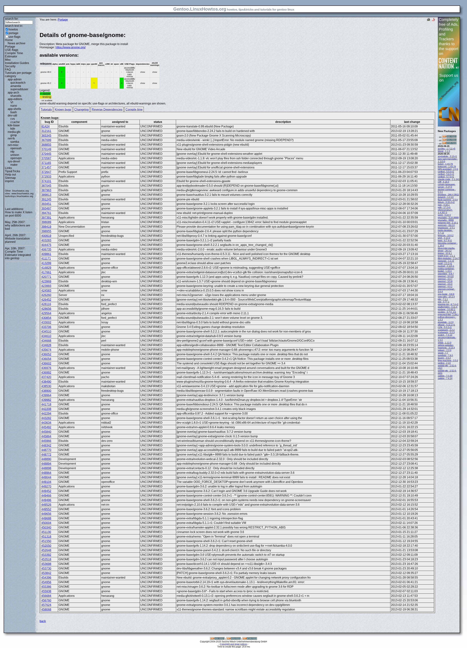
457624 (46, 604)
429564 (46, 313)
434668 (46, 340)
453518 (46, 559)
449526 (46, 504)
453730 (46, 568)
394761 (46, 213)
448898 (46, 468)
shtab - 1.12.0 (444, 342)
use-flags (14, 36)
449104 (46, 481)
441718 (46, 404)
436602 (46, 363)
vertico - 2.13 (444, 363)
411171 (46, 258)
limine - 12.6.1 (445, 253)
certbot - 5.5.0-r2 (446, 171)
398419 (46, 226)
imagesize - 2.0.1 (446, 228)
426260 (46, 295)
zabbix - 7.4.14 (445, 378)
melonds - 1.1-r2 (446, 261)
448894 (46, 463)
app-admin (15, 79)
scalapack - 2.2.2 (446, 330)
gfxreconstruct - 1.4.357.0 (445, 211)
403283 (46, 240)
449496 (46, 500)
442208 (46, 408)
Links (8, 168)
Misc (8, 59)
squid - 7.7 (443, 353)
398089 (46, 222)
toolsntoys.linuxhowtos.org (19, 196)
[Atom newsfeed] (449, 143)
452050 (46, 545)
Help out (10, 174)
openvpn (16, 158)
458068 (46, 609)
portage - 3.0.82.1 (446, 309)
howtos (13, 29)
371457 (46, 167)
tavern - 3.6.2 (444, 358)
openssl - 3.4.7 (445, 279)
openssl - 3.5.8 (445, 281)
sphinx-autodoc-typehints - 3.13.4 (446, 346)
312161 (46, 131)
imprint (9, 181)
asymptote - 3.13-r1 (447, 156)
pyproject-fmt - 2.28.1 (448, 314)
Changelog (81, 109)
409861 (46, 254)
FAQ (8, 69)
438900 (46, 390)
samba (14, 141)
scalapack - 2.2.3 (446, 332)
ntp (12, 151)
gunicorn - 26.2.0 (446, 225)
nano (13, 105)
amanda (15, 85)
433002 (46, 322)
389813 (46, 194)
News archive (16, 43)
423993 (46, 285)
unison (14, 154)
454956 (46, 582)
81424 (45, 126)
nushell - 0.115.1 (446, 266)
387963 (46, 190)
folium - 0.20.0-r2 (446, 202)
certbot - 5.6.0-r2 (446, 174)
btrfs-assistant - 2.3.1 (448, 169)
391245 (46, 199)
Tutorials (46, 109)
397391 (46, 217)
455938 (46, 591)
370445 (46, 153)
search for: (11, 18)
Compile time (134, 109)
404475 (46, 244)
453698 (46, 563)
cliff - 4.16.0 (443, 182)
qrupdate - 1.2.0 (446, 322)
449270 (46, 486)
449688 (46, 518)
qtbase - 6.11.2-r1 (446, 325)
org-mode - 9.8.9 (446, 294)
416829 (46, 267)
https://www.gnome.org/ (70, 47)
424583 (46, 290)
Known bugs (63, 109)
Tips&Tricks (12, 171)
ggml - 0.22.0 (444, 215)
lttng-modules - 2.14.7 (448, 258)
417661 (46, 272)
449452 (46, 491)
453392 (46, 554)
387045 (46, 185)
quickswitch (18, 82)
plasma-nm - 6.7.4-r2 (448, 304)
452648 (46, 550)
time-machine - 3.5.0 (448, 360)
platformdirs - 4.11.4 (447, 307)
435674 (46, 349)
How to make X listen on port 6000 (18, 214)
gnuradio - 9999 (446, 220)
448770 (46, 450)
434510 (46, 331)
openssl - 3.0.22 (446, 276)
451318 (46, 536)
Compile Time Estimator (14, 55)
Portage (10, 46)
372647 (46, 172)
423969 (46, 281)
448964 (46, 472)
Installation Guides (17, 63)
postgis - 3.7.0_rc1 (447, 312)
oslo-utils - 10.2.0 (446, 296)
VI (11, 102)
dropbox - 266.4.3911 (448, 194)
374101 (46, 181)
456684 (46, 595)
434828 (46, 345)
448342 (46, 445)
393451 (46, 203)
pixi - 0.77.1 (443, 302)
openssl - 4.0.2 (445, 286)
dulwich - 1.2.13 (446, 197)
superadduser (19, 89)
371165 (46, 162)
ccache (15, 122)
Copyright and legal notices (233, 644)
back (43, 621)
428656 (46, 308)
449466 (46, 495)
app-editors (15, 99)
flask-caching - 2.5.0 (448, 200)
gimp (13, 135)
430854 (46, 317)
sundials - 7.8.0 (445, 355)
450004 (46, 522)
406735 (46, 249)
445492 (46, 427)
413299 (46, 263)
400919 (46, 235)
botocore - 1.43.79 (447, 166)
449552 (46, 509)
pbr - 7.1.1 (443, 299)
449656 (46, 513)
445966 (46, 440)
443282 (46, 418)
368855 (46, 144)
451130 (46, 532)
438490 (46, 381)
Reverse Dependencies (107, 109)
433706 (46, 326)
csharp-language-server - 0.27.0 (447, 185)
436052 (46, 354)
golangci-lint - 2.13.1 (448, 222)
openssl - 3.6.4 (445, 284)
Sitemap (10, 177)
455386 (46, 586)
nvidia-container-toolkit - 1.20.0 (446, 270)
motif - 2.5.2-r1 (445, 263)
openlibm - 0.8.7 (446, 274)
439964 (46, 395)
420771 (46, 276)
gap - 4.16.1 (444, 205)
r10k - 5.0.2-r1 (445, 327)
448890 (46, 459)
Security (10, 66)
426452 (46, 299)
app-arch (13, 92)
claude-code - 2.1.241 (449, 179)
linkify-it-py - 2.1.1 (446, 256)
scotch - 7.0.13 (445, 335)
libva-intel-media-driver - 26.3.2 (446, 249)
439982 (46, 399)
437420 (46, 377)
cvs (12, 118)
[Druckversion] (428, 20)
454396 (46, 577)
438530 (46, 386)
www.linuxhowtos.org (22, 193)
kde (12, 128)
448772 (46, 454)
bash (13, 112)
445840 (46, 431)
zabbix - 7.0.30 (445, 376)
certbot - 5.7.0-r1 (446, 177)
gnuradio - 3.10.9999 (448, 217)
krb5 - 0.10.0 (444, 238)
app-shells (14, 108)
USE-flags (11, 49)
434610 (46, 336)
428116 (46, 304)
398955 (46, 231)
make (14, 164)
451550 (46, 541)
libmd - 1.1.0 (444, 151)
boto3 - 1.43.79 (445, 164)
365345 (46, 135)
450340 (46, 527)
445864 (46, 436)
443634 (46, 422)
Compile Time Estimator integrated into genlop (18, 255)
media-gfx (14, 131)
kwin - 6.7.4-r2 (445, 240)
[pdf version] (433, 20)
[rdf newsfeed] (449, 137)
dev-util (12, 115)
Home (9, 40)
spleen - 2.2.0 (444, 350)
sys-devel (14, 161)
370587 (46, 158)
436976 (46, 367)
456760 (46, 600)
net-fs (11, 138)
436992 (46, 372)
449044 (46, 477)
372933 (46, 176)
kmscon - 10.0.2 (446, 235)
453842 (46, 573)
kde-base (14, 125)
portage (13, 33)
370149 (46, 149)
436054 (46, 358)
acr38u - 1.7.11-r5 (446, 148)
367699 (46, 140)
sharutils (15, 95)
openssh (16, 148)
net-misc (13, 145)
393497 (46, 208)
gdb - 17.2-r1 (444, 207)
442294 (46, 413)
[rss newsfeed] (449, 140)
